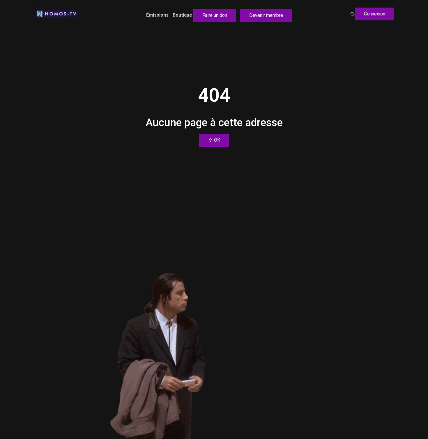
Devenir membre (266, 15)
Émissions (157, 15)
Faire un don (214, 15)
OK (216, 140)
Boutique (182, 15)
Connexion (374, 14)
